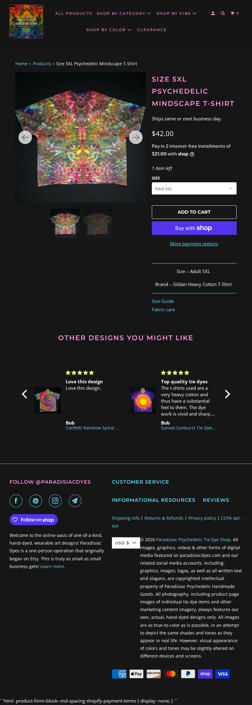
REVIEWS (216, 500)
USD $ (122, 543)
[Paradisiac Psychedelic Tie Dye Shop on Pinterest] (37, 500)
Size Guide (163, 301)
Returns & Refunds (163, 518)
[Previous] (25, 137)
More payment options (194, 243)
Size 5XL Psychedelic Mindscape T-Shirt (193, 91)
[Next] (136, 137)
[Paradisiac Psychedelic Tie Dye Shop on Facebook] (17, 500)
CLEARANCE (152, 29)
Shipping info (126, 518)
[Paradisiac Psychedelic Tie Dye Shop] (26, 21)
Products (42, 63)
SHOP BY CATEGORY (122, 13)
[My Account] (213, 13)
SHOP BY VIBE (175, 13)
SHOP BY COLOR (107, 29)
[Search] (223, 13)
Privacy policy (202, 518)
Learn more (52, 566)
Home (21, 63)
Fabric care (163, 309)
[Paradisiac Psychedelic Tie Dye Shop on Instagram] (56, 500)
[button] (26, 394)
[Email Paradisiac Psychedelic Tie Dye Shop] (76, 500)
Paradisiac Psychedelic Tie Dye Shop (193, 539)
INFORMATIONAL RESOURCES (153, 500)
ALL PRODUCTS (73, 13)
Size (156, 178)
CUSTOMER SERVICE (140, 482)
